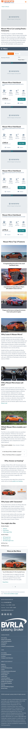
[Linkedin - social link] (8, 614)
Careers (3, 669)
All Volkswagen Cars (8, 540)
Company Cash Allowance (7, 658)
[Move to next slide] (15, 587)
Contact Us (3, 666)
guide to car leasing (17, 481)
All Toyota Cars (7, 537)
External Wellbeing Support (7, 686)
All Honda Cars (7, 539)
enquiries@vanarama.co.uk (7, 610)
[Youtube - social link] (11, 614)
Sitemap (3, 685)
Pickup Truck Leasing (6, 639)
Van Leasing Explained (6, 641)
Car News (3, 656)
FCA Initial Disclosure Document (8, 671)
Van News (3, 644)
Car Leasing (3, 652)
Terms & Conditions (5, 678)
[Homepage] (7, 2)
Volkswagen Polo (7, 532)
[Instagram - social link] (5, 614)
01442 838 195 (7, 602)
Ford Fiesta (6, 530)
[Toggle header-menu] (25, 1)
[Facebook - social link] (2, 614)
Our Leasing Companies (6, 683)
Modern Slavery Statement (7, 679)
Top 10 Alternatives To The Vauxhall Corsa (14, 572)
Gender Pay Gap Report (6, 681)
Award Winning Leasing (6, 667)
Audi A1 (5, 528)
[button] (24, 728)
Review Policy (4, 688)
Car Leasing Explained (6, 654)
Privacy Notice (4, 674)
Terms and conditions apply (11, 593)
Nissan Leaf (4, 403)
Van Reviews (4, 643)
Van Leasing (4, 637)
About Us (3, 664)
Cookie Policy (4, 676)
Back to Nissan (5, 6)
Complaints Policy (5, 673)
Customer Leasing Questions (7, 646)
